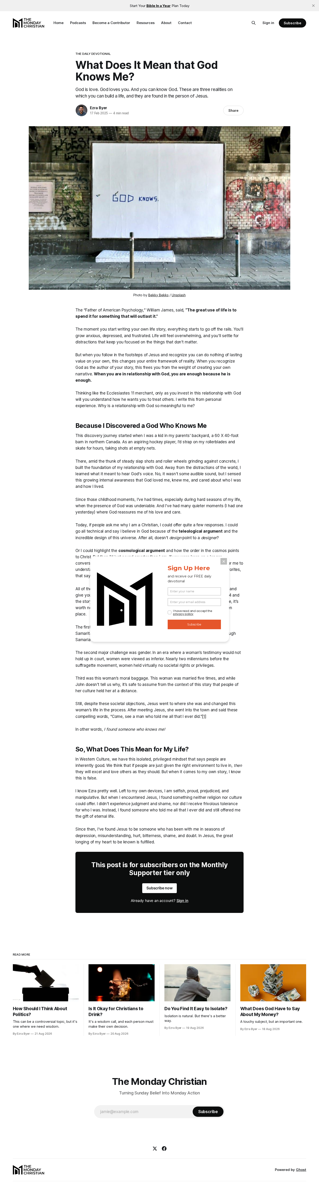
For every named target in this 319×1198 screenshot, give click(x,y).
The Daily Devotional (93, 54)
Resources (146, 23)
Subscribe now (159, 888)
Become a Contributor (111, 23)
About (166, 23)
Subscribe (292, 23)
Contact (185, 23)
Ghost (301, 1169)
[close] (313, 5)
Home (58, 23)
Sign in (268, 23)
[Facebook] (164, 1148)
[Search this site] (253, 23)
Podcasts (78, 23)
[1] (204, 716)
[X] (154, 1148)
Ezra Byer (98, 107)
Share (233, 110)
